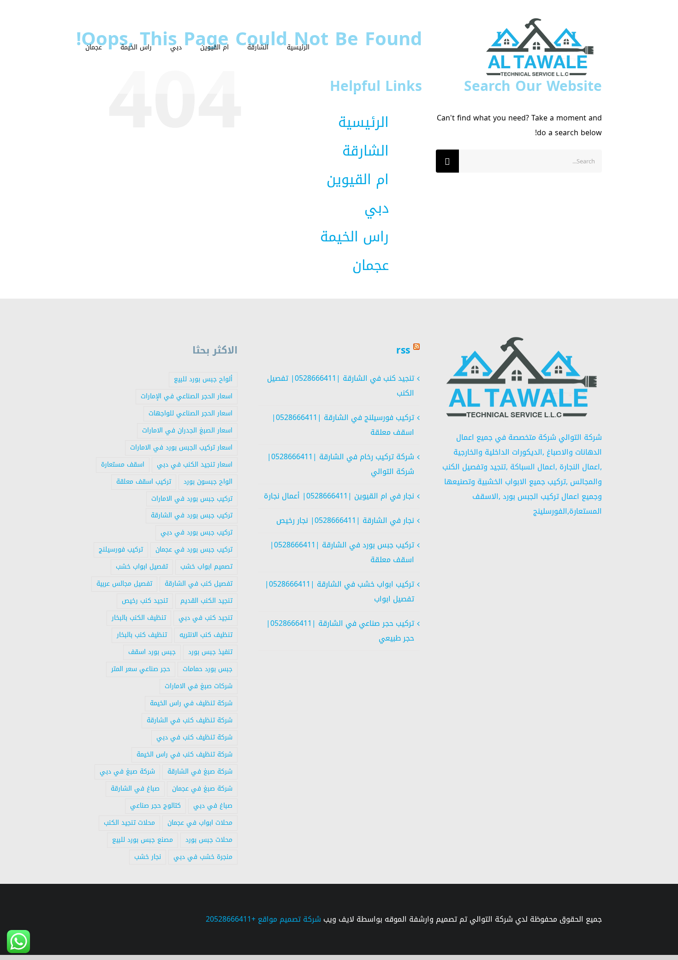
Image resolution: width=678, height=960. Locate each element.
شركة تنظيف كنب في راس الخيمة (184, 754)
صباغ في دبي (212, 805)
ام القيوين (358, 179)
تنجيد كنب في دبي (205, 618)
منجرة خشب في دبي (202, 857)
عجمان (370, 265)
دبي (376, 208)
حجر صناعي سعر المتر (140, 669)
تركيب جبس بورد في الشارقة (191, 515)
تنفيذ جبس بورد (210, 652)
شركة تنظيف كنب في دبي (194, 737)
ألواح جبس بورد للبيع (203, 379)
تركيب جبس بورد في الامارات (191, 498)
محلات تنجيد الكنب (129, 822)
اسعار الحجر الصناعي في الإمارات (186, 396)
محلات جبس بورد (208, 840)
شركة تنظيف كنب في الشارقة (189, 720)
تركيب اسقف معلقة (143, 481)
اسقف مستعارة (122, 464)
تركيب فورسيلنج (121, 549)
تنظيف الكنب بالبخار (139, 618)
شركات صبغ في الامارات (198, 686)
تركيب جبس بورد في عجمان (193, 549)
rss (403, 350)
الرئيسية (363, 122)
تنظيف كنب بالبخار (142, 635)
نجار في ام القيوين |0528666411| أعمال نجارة (339, 496)
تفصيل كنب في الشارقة (198, 583)
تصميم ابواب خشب (206, 566)
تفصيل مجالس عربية (124, 583)
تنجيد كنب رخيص (145, 600)
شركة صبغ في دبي (127, 771)
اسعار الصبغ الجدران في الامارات (187, 430)
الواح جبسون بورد (208, 481)
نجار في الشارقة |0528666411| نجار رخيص (345, 520)
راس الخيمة (354, 237)
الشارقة (365, 151)
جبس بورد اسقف (152, 652)
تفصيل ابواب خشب (142, 566)
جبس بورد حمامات (207, 669)
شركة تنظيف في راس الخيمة (191, 703)
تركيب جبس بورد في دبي (196, 532)
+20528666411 (231, 919)
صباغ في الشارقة (135, 788)
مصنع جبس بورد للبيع (142, 840)
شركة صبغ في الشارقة (199, 771)
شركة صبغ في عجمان (202, 788)
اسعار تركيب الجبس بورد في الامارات (181, 447)
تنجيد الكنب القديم (206, 600)
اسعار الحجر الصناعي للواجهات (190, 413)
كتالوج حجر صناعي (155, 805)
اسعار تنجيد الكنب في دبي (194, 464)
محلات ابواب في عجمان (199, 822)
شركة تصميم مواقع (289, 919)
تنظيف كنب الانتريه (205, 635)
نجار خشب (147, 857)
